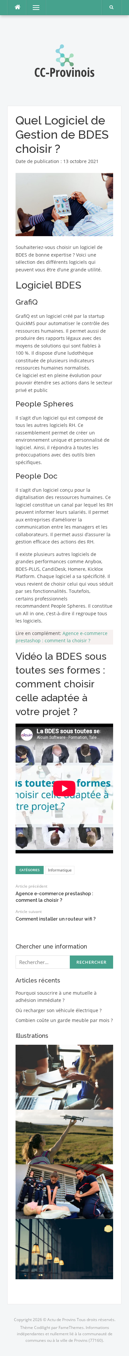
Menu (33, 7)
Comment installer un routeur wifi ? (56, 919)
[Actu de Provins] (64, 60)
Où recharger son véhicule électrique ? (59, 1010)
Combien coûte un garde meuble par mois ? (64, 1020)
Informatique (60, 870)
